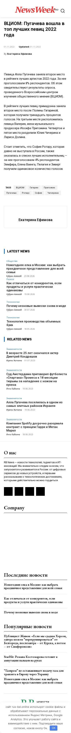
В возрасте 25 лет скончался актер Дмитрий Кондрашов (32, 354)
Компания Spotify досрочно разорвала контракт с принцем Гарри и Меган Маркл (34, 427)
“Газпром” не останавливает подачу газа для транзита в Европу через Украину (34, 672)
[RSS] (8, 491)
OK (53, 727)
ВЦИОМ (20, 187)
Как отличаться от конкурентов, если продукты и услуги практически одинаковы (34, 286)
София (38, 193)
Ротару (25, 193)
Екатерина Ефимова (19, 53)
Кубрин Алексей (14, 294)
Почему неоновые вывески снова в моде (36, 306)
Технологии (13, 302)
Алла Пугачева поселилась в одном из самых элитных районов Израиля (34, 404)
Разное (10, 279)
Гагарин (34, 187)
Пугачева (11, 193)
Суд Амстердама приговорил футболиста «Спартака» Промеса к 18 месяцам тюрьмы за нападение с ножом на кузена (36, 379)
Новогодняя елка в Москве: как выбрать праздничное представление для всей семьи (33, 586)
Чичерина (53, 193)
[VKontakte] (19, 491)
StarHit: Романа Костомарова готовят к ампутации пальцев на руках (31, 658)
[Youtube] (40, 491)
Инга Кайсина (13, 388)
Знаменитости (14, 40)
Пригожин (49, 187)
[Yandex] (29, 491)
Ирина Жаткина (14, 360)
